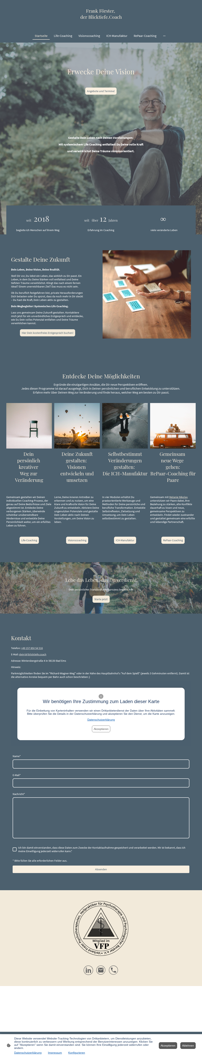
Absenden (101, 869)
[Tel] (113, 970)
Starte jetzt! (101, 599)
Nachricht (19, 794)
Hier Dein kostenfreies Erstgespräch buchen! (47, 333)
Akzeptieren (101, 728)
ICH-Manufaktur (125, 540)
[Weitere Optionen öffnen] (164, 35)
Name (17, 756)
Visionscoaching (77, 540)
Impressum (55, 1052)
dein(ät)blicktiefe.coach (32, 654)
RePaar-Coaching (173, 540)
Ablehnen (188, 1045)
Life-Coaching (29, 540)
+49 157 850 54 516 (32, 648)
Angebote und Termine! (101, 91)
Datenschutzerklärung (101, 719)
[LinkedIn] (88, 970)
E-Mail (17, 775)
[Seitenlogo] (101, 23)
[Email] (101, 970)
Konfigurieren (76, 1052)
